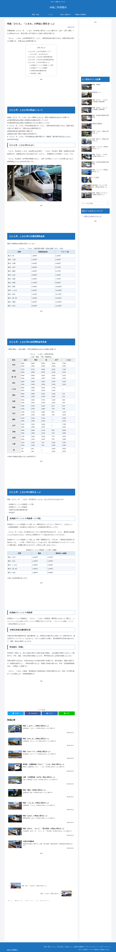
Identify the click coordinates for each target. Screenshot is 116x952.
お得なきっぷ (68, 946)
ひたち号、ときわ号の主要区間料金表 (40, 57)
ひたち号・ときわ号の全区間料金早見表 (41, 59)
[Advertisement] (41, 93)
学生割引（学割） (36, 73)
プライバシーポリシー (91, 946)
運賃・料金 (47, 946)
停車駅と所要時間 (79, 946)
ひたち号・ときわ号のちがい (40, 54)
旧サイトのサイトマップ (92, 216)
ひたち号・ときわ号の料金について (40, 51)
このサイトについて (104, 946)
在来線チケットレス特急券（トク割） (42, 65)
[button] (107, 203)
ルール (54, 946)
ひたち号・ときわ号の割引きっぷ (39, 62)
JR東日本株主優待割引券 (38, 70)
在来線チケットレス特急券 (39, 68)
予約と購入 (60, 946)
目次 (38, 47)
